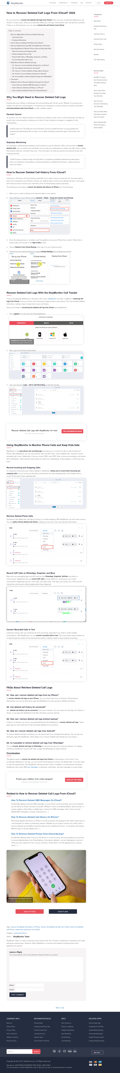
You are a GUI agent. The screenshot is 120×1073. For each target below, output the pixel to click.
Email (12, 990)
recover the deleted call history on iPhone (25, 927)
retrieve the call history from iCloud (27, 929)
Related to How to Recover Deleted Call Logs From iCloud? (30, 82)
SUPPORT (89, 3)
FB (54, 1051)
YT (64, 1051)
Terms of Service (12, 1033)
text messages (32, 767)
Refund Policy (11, 1026)
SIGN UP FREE (30, 911)
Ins (75, 1051)
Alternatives (97, 21)
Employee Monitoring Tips (42, 1026)
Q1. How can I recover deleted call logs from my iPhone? (30, 65)
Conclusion (14, 79)
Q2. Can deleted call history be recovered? (26, 68)
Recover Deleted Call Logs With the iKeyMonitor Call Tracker (30, 46)
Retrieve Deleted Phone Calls (21, 54)
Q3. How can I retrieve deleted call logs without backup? (30, 71)
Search (36, 1051)
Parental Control (17, 37)
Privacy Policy (11, 1030)
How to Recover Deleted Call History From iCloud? (27, 43)
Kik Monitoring (65, 1037)
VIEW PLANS (63, 911)
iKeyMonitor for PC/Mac (96, 1026)
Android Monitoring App (96, 1030)
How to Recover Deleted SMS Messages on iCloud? (29, 85)
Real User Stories (99, 49)
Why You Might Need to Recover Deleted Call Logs (27, 34)
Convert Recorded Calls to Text (22, 60)
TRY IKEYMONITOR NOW (72, 431)
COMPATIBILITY (63, 3)
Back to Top (60, 1007)
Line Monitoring (66, 1040)
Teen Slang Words (99, 59)
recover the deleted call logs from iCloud (55, 927)
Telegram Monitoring (67, 1030)
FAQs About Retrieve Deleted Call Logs (23, 62)
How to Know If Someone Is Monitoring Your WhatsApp (101, 103)
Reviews (96, 54)
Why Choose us (66, 1023)
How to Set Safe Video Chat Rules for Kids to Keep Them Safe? (100, 114)
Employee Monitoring (19, 40)
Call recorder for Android (41, 1040)
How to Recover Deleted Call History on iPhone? (28, 88)
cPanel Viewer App (94, 1023)
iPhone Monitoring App (96, 1033)
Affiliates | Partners (12, 1037)
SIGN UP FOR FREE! (74, 780)
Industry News (38, 1037)
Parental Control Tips (100, 39)
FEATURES (53, 3)
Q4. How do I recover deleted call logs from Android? (29, 74)
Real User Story (11, 1040)
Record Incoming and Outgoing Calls (24, 51)
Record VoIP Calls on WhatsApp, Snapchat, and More (29, 57)
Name (12, 985)
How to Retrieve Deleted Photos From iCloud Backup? (29, 90)
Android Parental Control (96, 1037)
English (98, 1052)
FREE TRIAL (108, 3)
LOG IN (98, 3)
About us (9, 1023)
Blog (81, 3)
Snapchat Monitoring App (96, 1040)
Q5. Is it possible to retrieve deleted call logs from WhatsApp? (32, 76)
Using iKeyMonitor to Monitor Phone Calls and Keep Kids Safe (31, 48)
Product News (98, 44)
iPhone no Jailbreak (67, 1026)
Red (70, 1051)
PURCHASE (74, 3)
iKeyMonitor (52, 298)
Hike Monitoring (66, 1033)
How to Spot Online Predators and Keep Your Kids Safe (100, 93)
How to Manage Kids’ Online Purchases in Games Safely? (100, 124)
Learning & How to (20, 933)
